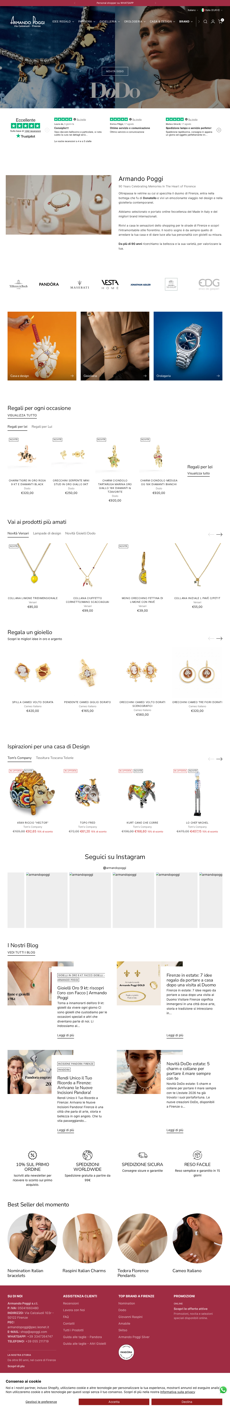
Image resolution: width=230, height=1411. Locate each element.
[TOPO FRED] (87, 793)
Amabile (124, 1323)
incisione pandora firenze (75, 1063)
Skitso (122, 1330)
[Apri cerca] (205, 21)
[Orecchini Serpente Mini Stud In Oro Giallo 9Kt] (71, 456)
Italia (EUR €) (212, 10)
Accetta (114, 1402)
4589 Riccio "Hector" (33, 822)
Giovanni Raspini (130, 1317)
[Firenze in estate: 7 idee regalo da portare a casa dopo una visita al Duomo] (150, 1001)
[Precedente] (75, 3)
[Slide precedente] (211, 535)
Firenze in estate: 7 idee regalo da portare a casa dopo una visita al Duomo (191, 980)
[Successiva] (155, 3)
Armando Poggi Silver (134, 1337)
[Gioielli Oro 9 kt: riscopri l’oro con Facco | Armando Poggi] (40, 1001)
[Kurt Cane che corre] (142, 793)
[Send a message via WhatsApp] (223, 1390)
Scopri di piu (16, 1366)
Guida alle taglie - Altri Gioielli (84, 1343)
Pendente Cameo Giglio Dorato (87, 702)
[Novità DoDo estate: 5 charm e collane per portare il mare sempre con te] (150, 1093)
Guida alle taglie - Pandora (82, 1337)
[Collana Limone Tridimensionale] (33, 568)
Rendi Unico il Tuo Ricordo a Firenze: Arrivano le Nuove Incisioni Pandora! (75, 1085)
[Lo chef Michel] (197, 793)
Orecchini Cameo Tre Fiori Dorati (197, 702)
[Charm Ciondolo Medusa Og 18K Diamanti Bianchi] (159, 456)
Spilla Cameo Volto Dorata (32, 702)
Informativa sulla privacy (177, 1392)
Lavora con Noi (74, 1310)
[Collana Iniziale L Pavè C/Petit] (197, 568)
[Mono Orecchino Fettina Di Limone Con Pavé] (142, 568)
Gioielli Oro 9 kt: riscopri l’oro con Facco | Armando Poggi (82, 993)
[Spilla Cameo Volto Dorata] (33, 672)
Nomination (126, 1303)
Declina (187, 1402)
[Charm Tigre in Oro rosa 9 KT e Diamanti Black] (27, 456)
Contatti (69, 1323)
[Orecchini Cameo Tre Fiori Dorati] (197, 672)
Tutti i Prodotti (73, 1330)
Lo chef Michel (197, 822)
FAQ (66, 1317)
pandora (64, 1069)
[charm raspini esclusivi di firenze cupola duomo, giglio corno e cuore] (87, 1238)
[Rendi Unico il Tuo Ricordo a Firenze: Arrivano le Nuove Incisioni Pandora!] (40, 1093)
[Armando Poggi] (27, 21)
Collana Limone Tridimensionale (33, 598)
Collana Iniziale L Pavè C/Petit (197, 598)
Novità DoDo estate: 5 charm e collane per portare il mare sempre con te (189, 1071)
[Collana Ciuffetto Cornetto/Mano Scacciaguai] (87, 568)
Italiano (192, 10)
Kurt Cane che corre (142, 822)
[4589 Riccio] (33, 793)
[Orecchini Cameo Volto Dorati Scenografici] (142, 672)
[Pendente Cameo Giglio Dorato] (87, 672)
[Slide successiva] (219, 534)
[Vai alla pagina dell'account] (213, 21)
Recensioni (71, 1303)
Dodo (122, 1310)
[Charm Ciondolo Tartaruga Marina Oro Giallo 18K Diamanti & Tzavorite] (115, 456)
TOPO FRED (87, 822)
